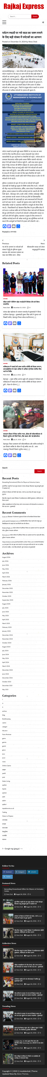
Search (5, 468)
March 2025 (6, 623)
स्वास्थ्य (4, 839)
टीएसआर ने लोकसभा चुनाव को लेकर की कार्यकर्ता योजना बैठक (24, 517)
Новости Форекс (7, 816)
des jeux (4, 730)
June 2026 (5, 565)
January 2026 (6, 584)
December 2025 (7, 588)
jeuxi (3, 758)
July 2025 (5, 608)
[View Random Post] (43, 22)
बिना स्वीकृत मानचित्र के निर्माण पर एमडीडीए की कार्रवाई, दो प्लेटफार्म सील (27, 1057)
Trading (4, 812)
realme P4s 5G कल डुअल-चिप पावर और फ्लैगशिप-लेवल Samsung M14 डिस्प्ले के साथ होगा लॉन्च (28, 1043)
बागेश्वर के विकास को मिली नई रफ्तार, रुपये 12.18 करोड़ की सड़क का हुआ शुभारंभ (28, 917)
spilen (4, 800)
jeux (3, 754)
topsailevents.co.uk (8, 808)
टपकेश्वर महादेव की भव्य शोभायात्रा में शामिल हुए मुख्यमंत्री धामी (27, 980)
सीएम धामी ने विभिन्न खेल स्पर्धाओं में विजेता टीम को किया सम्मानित (21, 303)
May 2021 (5, 689)
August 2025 (6, 604)
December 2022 (7, 678)
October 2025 (6, 596)
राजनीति (4, 835)
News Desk (33, 42)
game (4, 738)
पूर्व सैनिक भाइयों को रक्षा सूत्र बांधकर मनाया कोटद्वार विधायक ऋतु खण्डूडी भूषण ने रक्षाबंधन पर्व (28, 903)
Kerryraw (5, 535)
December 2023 (7, 670)
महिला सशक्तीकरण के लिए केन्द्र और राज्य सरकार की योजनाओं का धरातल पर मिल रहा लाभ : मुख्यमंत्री (28, 966)
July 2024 (5, 650)
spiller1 (4, 804)
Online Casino (6, 765)
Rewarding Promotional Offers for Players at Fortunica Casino (21, 482)
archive (4, 711)
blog (3, 715)
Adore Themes (22, 1074)
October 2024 (6, 643)
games (4, 742)
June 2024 (5, 654)
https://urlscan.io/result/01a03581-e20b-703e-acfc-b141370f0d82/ (23, 542)
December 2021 (7, 685)
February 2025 (7, 627)
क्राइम (4, 824)
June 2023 (5, 674)
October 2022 (6, 682)
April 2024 (5, 662)
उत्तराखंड (13, 232)
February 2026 (7, 580)
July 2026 (5, 561)
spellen (4, 785)
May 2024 (5, 658)
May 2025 (5, 615)
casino (4, 723)
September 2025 (7, 600)
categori (4, 727)
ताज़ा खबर (5, 828)
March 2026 (6, 577)
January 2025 (6, 631)
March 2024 (6, 666)
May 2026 (5, 569)
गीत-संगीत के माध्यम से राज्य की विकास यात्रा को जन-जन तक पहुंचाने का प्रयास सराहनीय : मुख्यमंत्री (28, 994)
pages (4, 769)
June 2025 (5, 612)
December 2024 (7, 635)
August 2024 (6, 647)
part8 (4, 773)
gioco (4, 750)
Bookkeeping (6, 719)
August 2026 (6, 557)
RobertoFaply (6, 528)
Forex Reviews (6, 734)
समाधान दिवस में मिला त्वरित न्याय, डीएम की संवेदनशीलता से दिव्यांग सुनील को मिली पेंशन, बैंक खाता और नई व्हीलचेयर (22, 435)
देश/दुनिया (5, 831)
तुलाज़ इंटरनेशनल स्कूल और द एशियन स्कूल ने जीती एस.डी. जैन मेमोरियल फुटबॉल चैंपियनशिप (28, 1029)
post (3, 777)
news (3, 761)
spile (3, 797)
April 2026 (5, 573)
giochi (4, 746)
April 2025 (5, 619)
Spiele (4, 789)
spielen (4, 793)
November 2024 (7, 639)
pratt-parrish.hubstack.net (10, 521)
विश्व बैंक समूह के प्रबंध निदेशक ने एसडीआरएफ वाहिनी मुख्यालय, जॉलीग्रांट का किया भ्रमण (29, 931)
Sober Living (6, 781)
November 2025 (7, 592)
